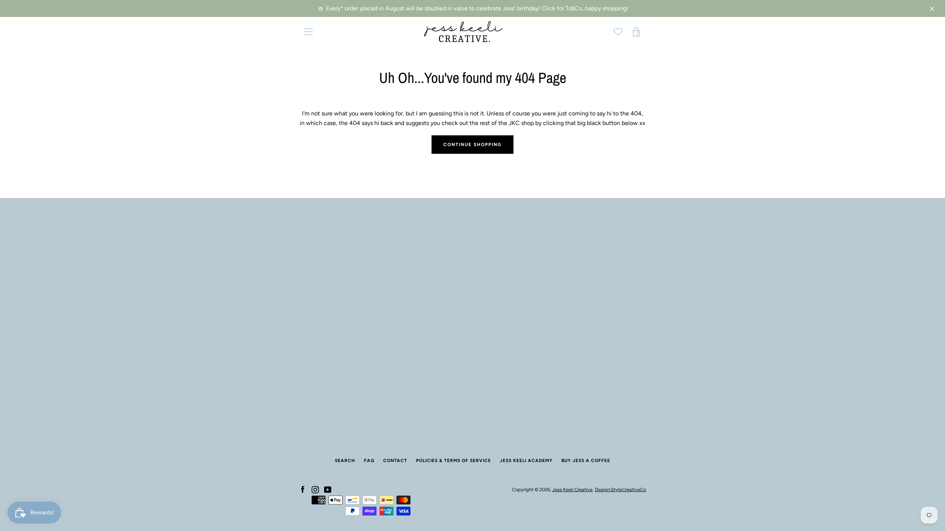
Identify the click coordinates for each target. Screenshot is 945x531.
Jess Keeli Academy (526, 460)
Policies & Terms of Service (453, 460)
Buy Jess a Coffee (585, 460)
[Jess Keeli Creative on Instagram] (315, 489)
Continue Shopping (472, 144)
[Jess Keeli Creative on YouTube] (327, 489)
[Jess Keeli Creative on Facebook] (302, 489)
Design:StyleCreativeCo (620, 489)
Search (345, 460)
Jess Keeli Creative (572, 489)
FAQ (369, 460)
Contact (395, 460)
